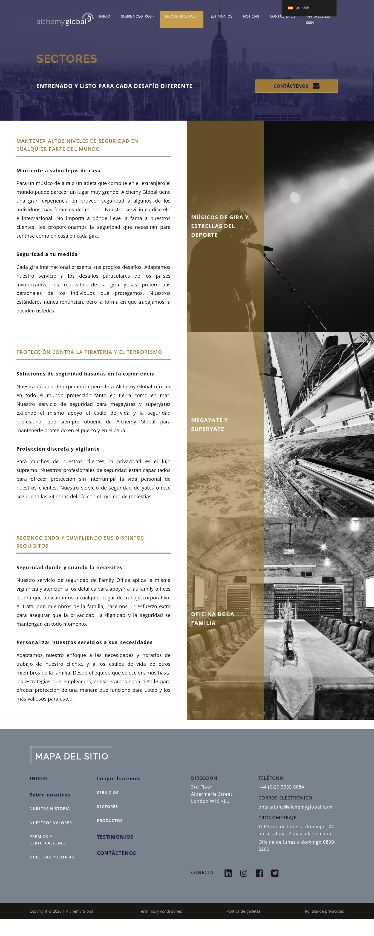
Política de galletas (243, 911)
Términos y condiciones (160, 911)
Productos (110, 820)
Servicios (108, 792)
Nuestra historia (50, 808)
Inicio (104, 16)
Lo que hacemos (180, 16)
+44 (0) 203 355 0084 (318, 19)
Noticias (251, 16)
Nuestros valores (51, 822)
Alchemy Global (80, 911)
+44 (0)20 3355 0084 (281, 787)
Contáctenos (282, 16)
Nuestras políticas (52, 857)
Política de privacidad (324, 911)
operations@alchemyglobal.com (295, 807)
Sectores (107, 806)
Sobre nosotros (136, 16)
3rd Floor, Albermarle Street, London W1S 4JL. (212, 794)
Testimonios (220, 16)
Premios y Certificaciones (48, 839)
